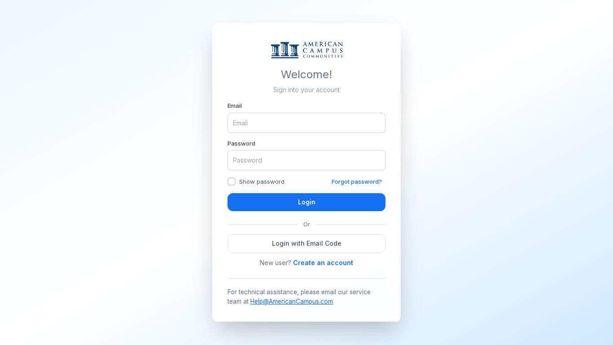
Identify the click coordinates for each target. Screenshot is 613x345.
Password (241, 143)
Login (306, 202)
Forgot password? (357, 181)
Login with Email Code (307, 243)
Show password (262, 181)
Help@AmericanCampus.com (291, 301)
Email (235, 105)
